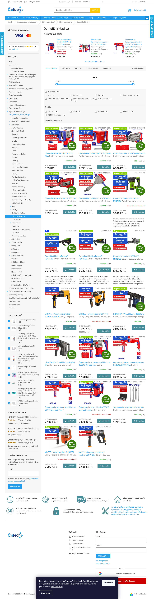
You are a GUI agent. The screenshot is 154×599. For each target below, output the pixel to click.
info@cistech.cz (78, 536)
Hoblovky (15, 226)
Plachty (14, 259)
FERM (76, 111)
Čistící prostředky (15, 95)
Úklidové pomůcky (15, 108)
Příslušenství (16, 223)
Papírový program (15, 92)
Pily (13, 206)
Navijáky (15, 183)
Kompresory (16, 252)
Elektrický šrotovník (19, 138)
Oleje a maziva (16, 265)
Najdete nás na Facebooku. (81, 548)
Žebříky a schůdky (18, 262)
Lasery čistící (16, 246)
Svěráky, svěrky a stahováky (21, 275)
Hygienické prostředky (17, 105)
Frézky (14, 157)
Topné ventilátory (18, 187)
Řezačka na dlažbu (19, 154)
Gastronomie (14, 102)
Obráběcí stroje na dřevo (20, 121)
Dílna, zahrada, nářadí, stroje (19, 115)
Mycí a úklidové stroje (17, 111)
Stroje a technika (17, 71)
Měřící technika (17, 203)
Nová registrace (102, 561)
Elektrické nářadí (17, 131)
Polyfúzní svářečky (19, 177)
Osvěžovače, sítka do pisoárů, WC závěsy (24, 298)
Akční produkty (14, 82)
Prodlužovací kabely (19, 193)
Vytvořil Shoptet (140, 594)
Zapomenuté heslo (103, 563)
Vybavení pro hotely (16, 85)
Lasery (14, 174)
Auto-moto (15, 249)
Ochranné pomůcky (16, 295)
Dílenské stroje (16, 268)
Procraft (102, 111)
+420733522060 (77, 540)
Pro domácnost (17, 68)
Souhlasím (108, 582)
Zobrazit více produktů (93, 61)
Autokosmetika (14, 305)
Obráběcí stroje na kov (19, 118)
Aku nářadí (15, 124)
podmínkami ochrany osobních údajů (23, 479)
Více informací (57, 586)
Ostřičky (15, 161)
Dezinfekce (13, 98)
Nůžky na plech (17, 164)
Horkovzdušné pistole (20, 167)
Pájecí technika (17, 170)
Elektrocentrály (17, 272)
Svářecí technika (17, 128)
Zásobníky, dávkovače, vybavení (21, 88)
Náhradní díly (16, 282)
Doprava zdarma (131, 95)
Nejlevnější (66, 68)
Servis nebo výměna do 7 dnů (83, 99)
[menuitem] (13, 18)
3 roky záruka (104, 98)
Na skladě (53, 92)
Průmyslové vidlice (19, 236)
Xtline (11, 61)
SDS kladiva (17, 219)
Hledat (95, 10)
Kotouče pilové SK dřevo (20, 285)
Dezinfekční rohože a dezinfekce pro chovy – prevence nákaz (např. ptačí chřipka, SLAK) (22, 77)
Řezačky (15, 134)
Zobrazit (15, 49)
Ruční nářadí (15, 239)
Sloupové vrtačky (18, 144)
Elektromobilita (14, 301)
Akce (51, 95)
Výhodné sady (14, 65)
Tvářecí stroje (16, 242)
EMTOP (52, 111)
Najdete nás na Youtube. (81, 553)
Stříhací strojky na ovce (20, 180)
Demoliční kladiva (19, 216)
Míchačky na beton (18, 278)
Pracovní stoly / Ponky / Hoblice (22, 288)
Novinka (77, 95)
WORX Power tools (56, 115)
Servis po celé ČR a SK (58, 98)
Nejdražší (78, 68)
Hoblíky (14, 151)
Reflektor (15, 232)
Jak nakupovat (64, 2)
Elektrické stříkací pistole (21, 229)
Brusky (14, 210)
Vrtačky (15, 141)
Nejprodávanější (92, 68)
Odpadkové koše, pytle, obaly (20, 291)
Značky (11, 308)
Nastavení (45, 593)
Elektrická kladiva (18, 213)
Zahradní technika (17, 255)
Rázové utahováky (18, 190)
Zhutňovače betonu (19, 196)
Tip (100, 95)
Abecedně (107, 68)
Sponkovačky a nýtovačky (21, 200)
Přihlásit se (15, 486)
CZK (133, 2)
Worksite (128, 111)
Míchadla (15, 147)
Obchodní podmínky (82, 2)
